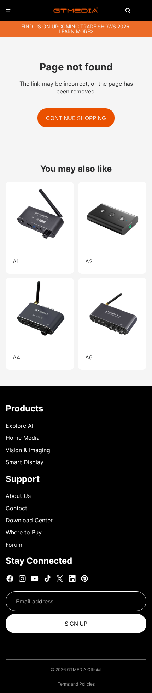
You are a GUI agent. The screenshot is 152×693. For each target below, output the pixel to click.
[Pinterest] (84, 578)
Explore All (20, 425)
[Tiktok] (47, 578)
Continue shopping (76, 117)
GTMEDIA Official (84, 669)
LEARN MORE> (76, 31)
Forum (14, 544)
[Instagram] (22, 578)
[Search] (128, 10)
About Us (18, 495)
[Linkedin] (72, 578)
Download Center (29, 520)
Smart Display (24, 462)
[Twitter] (59, 578)
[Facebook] (10, 578)
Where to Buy (24, 532)
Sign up (76, 623)
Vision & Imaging (28, 450)
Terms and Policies (76, 684)
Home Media (23, 437)
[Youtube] (34, 578)
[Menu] (8, 10)
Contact (16, 508)
